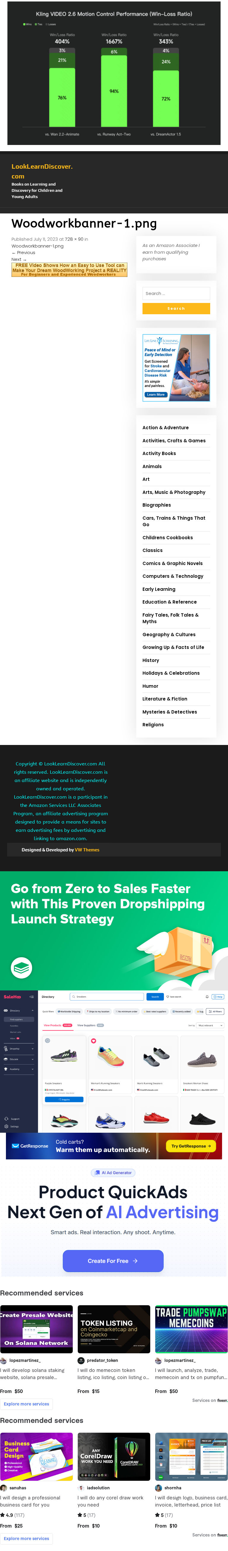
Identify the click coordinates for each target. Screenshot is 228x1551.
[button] (114, 210)
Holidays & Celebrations (171, 673)
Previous (23, 252)
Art (146, 479)
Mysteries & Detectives (169, 712)
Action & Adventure (165, 428)
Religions (153, 725)
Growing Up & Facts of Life (173, 647)
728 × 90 (74, 239)
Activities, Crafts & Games (174, 441)
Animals (152, 466)
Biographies (156, 505)
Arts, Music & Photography (173, 492)
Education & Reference (169, 602)
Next (19, 259)
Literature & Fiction (164, 699)
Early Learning (158, 589)
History (150, 660)
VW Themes (86, 849)
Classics (152, 550)
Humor (150, 686)
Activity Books (159, 453)
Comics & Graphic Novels (172, 563)
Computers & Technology (172, 576)
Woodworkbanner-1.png (38, 246)
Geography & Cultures (169, 634)
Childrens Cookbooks (167, 537)
